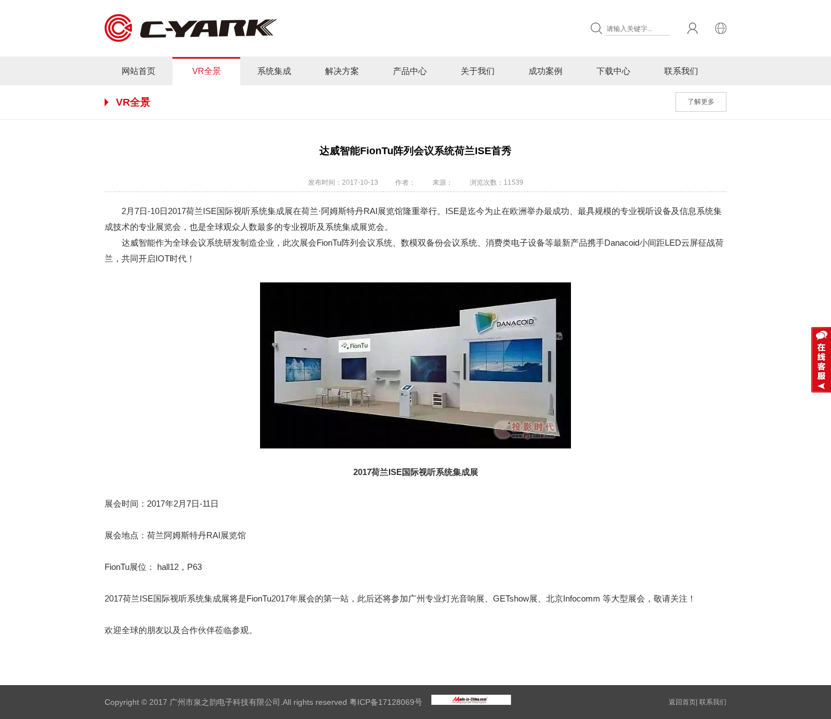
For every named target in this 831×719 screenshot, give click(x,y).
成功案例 (545, 71)
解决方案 (342, 71)
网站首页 (138, 71)
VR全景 (206, 71)
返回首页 (682, 702)
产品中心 (410, 71)
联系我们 (681, 71)
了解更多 (701, 102)
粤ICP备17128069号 (385, 702)
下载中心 (613, 71)
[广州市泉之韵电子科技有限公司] (192, 54)
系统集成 (274, 71)
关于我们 (478, 71)
